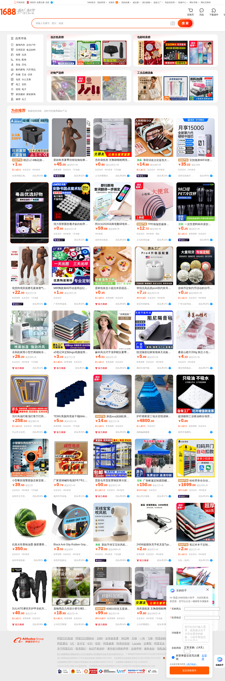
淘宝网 (125, 638)
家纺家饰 (31, 94)
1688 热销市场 (17, 11)
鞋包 (18, 59)
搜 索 (185, 23)
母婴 (18, 54)
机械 (18, 74)
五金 (24, 74)
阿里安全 (159, 643)
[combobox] (187, 651)
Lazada (136, 643)
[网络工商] (76, 671)
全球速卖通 (111, 638)
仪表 (30, 74)
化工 (24, 99)
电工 (18, 84)
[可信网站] (90, 671)
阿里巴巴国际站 (85, 638)
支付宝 (81, 643)
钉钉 (90, 643)
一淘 (142, 638)
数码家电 (20, 69)
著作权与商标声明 (117, 648)
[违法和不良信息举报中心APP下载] (136, 671)
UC (72, 643)
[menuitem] (26, 43)
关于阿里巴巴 (65, 648)
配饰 (24, 59)
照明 (18, 89)
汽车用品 (31, 69)
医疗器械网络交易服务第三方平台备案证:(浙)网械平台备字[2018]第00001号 (90, 654)
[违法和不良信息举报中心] (112, 671)
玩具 (24, 54)
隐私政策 (162, 648)
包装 (18, 79)
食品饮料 (31, 49)
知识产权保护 (97, 648)
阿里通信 (62, 643)
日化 (24, 64)
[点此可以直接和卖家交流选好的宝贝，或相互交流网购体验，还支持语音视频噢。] (45, 175)
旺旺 (98, 643)
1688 (100, 638)
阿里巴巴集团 (65, 638)
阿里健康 (108, 643)
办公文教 (26, 79)
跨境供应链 (123, 643)
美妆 (18, 64)
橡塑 (18, 99)
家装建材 (20, 94)
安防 (24, 84)
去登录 (204, 657)
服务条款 (149, 648)
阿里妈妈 (160, 638)
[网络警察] (63, 671)
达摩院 (148, 643)
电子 (24, 89)
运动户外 (31, 44)
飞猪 (150, 638)
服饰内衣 (20, 44)
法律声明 (136, 648)
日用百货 (20, 49)
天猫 (134, 638)
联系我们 (81, 648)
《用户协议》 (191, 664)
